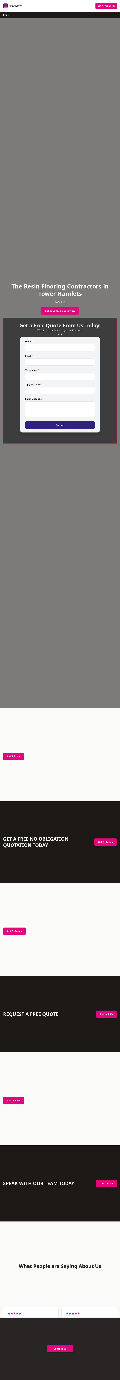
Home (6, 15)
